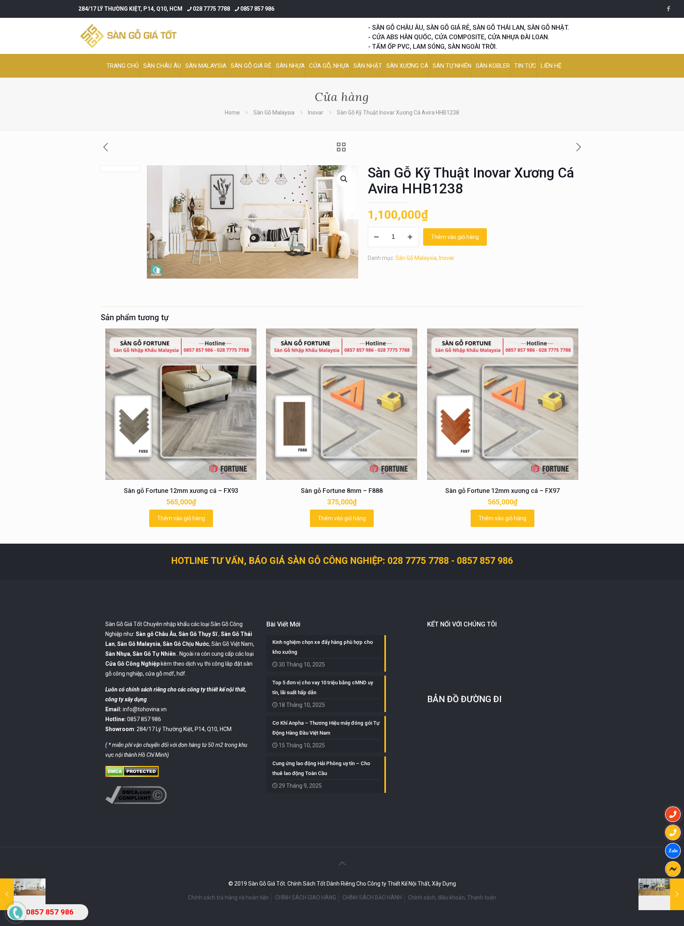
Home (232, 112)
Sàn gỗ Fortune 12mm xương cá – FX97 (502, 491)
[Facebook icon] (668, 8)
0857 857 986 (257, 9)
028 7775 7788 (211, 9)
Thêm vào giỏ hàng (455, 237)
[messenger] (673, 869)
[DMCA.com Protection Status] (132, 775)
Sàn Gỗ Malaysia (273, 112)
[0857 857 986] (673, 814)
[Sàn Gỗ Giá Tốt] (128, 36)
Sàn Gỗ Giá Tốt (123, 624)
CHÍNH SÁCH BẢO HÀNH (372, 897)
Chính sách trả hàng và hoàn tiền (228, 897)
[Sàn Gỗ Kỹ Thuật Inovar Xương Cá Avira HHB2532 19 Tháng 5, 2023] (661, 894)
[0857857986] (673, 851)
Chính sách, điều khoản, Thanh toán (452, 897)
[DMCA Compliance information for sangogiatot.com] (136, 802)
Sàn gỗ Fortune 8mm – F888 (342, 491)
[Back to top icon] (342, 863)
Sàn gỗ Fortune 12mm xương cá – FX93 (181, 491)
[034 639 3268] (673, 832)
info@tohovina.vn (145, 709)
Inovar (315, 112)
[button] (344, 179)
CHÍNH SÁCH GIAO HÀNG (305, 897)
